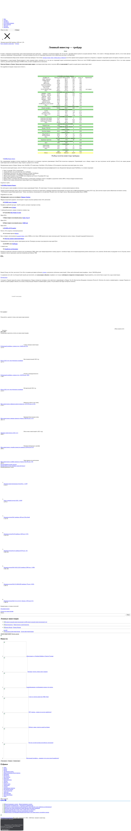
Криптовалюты (8, 779)
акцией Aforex (20, 236)
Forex (5, 767)
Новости (6, 782)
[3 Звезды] (57, 323)
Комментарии (17, 761)
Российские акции (8, 789)
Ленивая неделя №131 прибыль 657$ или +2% (16, 550)
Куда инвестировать (9, 23)
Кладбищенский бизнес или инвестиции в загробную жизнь (33, 812)
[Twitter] (4, 800)
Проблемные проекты (9, 788)
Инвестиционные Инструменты (12, 773)
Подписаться (4, 277)
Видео (5, 770)
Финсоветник (7, 793)
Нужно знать (7, 784)
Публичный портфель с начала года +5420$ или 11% (14, 346)
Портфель (6, 21)
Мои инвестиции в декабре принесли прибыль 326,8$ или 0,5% (17, 447)
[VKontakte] (2, 800)
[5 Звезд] (103, 323)
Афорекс (17, 233)
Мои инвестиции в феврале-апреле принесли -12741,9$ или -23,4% (18, 404)
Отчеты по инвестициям (7, 611)
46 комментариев (5, 608)
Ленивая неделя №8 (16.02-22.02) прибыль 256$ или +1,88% (19, 567)
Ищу (5, 19)
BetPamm (15, 243)
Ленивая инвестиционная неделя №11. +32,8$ (15, 483)
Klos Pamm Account (16, 212)
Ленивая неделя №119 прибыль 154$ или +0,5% (16, 534)
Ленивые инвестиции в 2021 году (9, 432)
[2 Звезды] (34, 323)
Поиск (2, 612)
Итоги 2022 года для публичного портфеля (12, 389)
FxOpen (14, 207)
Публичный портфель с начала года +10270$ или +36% (15, 375)
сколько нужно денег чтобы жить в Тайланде (54, 57)
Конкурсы (6, 778)
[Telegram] (5, 800)
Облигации (7, 785)
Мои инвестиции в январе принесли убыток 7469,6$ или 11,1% (17, 418)
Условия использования (7, 817)
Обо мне (6, 26)
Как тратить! (7, 777)
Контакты (6, 27)
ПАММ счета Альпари (10, 202)
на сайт (5, 630)
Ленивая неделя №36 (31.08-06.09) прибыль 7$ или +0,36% (19, 584)
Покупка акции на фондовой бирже (14, 238)
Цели (5, 796)
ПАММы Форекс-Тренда (9, 158)
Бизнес (5, 768)
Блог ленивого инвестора (7, 43)
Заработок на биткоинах (11, 249)
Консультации (7, 24)
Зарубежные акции (8, 771)
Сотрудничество (8, 790)
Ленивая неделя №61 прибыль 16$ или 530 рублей (17, 517)
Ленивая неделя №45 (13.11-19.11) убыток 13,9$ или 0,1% (18, 601)
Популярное (4, 761)
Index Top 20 (26, 217)
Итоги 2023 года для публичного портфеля (12, 360)
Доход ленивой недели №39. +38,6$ (13, 500)
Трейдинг (6, 792)
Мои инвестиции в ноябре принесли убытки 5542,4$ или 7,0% (17, 461)
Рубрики (10, 761)
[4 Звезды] (80, 323)
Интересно (6, 775)
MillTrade (25, 223)
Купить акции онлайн (6, 634)
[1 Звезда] (12, 323)
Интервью (6, 774)
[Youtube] (1, 800)
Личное (6, 781)
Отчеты (6, 20)
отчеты (44, 272)
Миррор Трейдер (25, 197)
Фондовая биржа (8, 794)
